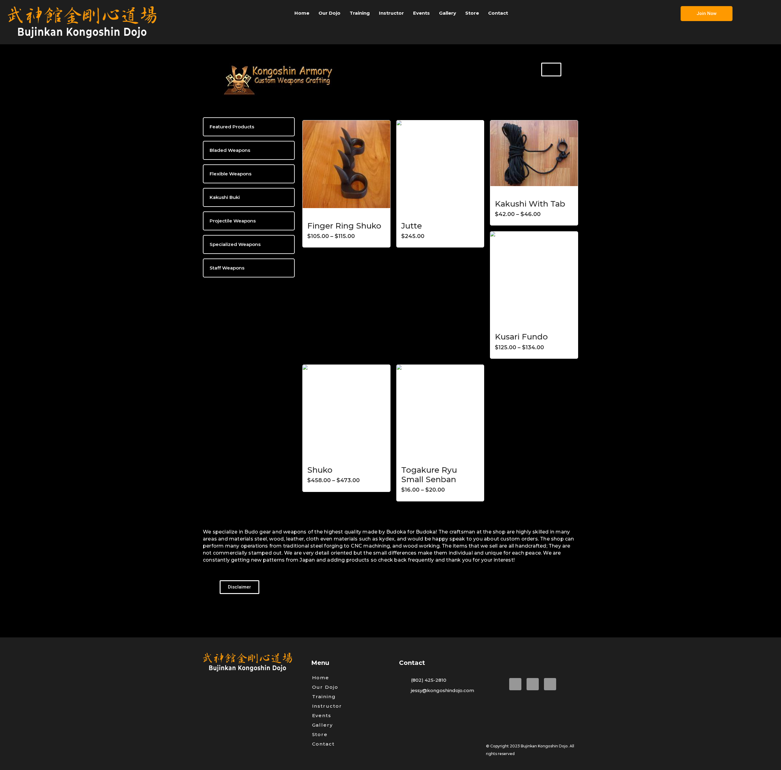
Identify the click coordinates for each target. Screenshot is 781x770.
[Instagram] (550, 684)
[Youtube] (533, 684)
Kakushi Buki (225, 197)
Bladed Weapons (230, 150)
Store (472, 13)
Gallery (447, 13)
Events (421, 13)
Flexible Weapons (230, 174)
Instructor (391, 13)
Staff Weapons (227, 268)
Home (301, 13)
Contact (498, 13)
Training (360, 13)
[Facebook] (515, 684)
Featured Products (232, 127)
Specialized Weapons (235, 244)
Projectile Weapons (233, 221)
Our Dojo (329, 13)
